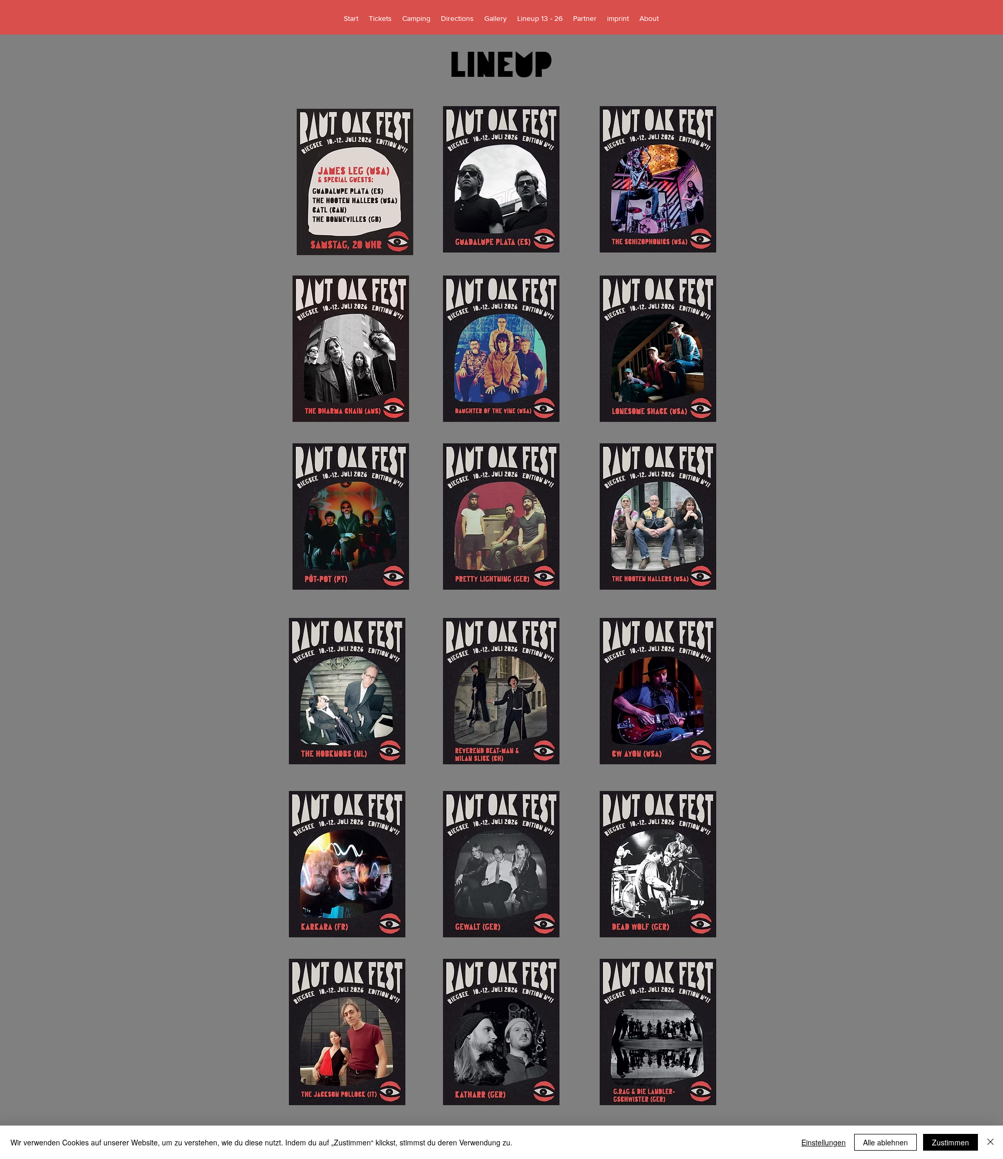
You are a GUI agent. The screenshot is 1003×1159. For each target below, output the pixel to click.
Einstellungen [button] (823, 1142)
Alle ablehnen (885, 1142)
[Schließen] (990, 1142)
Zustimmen (950, 1142)
